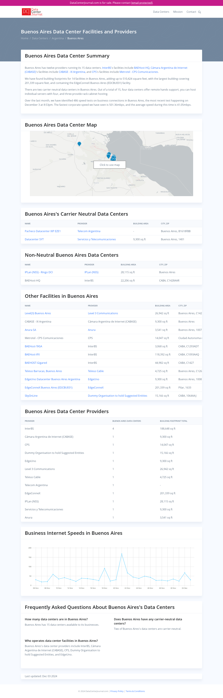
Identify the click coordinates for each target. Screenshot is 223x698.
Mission (178, 12)
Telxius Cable (96, 371)
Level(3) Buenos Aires (38, 313)
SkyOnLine (31, 395)
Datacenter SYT (34, 239)
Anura (92, 330)
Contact (191, 12)
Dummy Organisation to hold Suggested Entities (117, 395)
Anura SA (30, 330)
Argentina (58, 38)
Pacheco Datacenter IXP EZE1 (43, 231)
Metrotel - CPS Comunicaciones (138, 72)
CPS (94, 72)
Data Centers (161, 12)
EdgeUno (93, 379)
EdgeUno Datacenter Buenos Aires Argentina (52, 379)
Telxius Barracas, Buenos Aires (43, 371)
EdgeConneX (96, 387)
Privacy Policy (117, 691)
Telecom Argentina (89, 231)
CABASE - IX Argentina (72, 72)
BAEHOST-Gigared (36, 363)
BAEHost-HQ (141, 68)
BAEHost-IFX (32, 354)
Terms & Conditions (135, 691)
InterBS (106, 68)
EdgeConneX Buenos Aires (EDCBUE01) (48, 387)
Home (24, 38)
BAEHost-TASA (33, 346)
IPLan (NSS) (91, 272)
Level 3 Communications (103, 313)
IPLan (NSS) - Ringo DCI (39, 272)
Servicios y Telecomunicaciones (97, 239)
